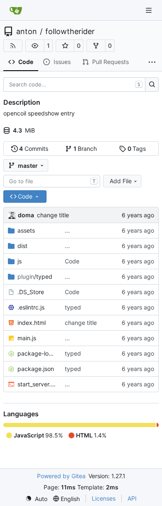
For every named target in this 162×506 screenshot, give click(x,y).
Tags (137, 148)
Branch (85, 148)
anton (26, 31)
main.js (26, 337)
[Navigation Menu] (149, 10)
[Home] (15, 10)
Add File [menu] (121, 180)
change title (53, 215)
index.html (31, 322)
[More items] (152, 62)
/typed (34, 276)
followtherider (70, 31)
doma (26, 215)
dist (22, 245)
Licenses (103, 498)
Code (72, 261)
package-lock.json (36, 353)
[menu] (36, 498)
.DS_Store (30, 291)
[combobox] (51, 181)
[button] (34, 45)
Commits (33, 148)
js (19, 261)
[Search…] (152, 84)
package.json (35, 368)
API (132, 498)
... (67, 230)
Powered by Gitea (61, 475)
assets (26, 230)
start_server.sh (36, 384)
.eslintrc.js (30, 307)
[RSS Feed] (12, 45)
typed (73, 307)
